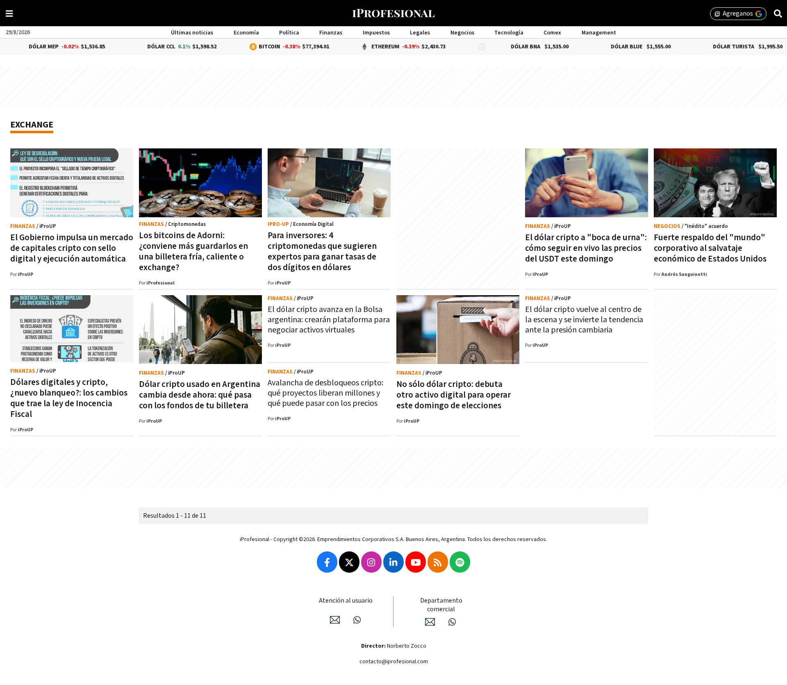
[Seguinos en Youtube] (415, 562)
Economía (246, 32)
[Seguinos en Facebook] (327, 562)
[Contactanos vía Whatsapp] (357, 620)
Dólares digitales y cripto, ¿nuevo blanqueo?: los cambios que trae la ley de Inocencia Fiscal (68, 398)
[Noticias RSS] (438, 562)
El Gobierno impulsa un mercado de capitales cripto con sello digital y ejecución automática (71, 248)
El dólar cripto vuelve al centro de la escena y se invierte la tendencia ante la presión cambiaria (584, 319)
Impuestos (376, 32)
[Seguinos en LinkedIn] (393, 562)
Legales (420, 32)
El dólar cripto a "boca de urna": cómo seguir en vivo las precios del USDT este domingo (586, 248)
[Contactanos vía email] (335, 620)
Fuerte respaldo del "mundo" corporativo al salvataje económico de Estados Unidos (710, 248)
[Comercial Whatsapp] (452, 622)
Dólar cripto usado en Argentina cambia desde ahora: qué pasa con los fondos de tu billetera (199, 395)
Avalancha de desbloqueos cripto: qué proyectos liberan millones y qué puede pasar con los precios (325, 393)
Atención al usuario (346, 600)
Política (289, 32)
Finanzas (330, 32)
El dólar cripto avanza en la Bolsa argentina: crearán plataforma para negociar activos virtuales (329, 319)
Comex (552, 32)
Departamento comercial (441, 605)
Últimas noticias (192, 32)
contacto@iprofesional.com (393, 661)
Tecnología (508, 32)
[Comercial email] (430, 622)
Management (599, 32)
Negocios (462, 32)
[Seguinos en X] (349, 562)
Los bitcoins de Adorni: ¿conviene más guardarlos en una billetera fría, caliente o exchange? (193, 251)
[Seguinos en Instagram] (371, 562)
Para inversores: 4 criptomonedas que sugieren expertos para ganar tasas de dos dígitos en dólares (322, 251)
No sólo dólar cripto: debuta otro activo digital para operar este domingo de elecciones (453, 395)
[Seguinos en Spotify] (460, 562)
